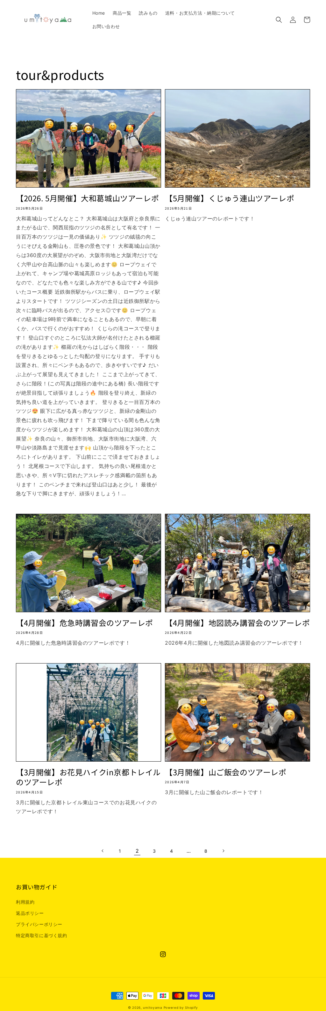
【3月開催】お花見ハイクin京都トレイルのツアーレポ (88, 777)
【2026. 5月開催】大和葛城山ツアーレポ (87, 198)
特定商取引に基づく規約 (41, 935)
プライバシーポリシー (39, 924)
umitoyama (152, 1007)
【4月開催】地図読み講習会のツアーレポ (237, 622)
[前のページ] (103, 851)
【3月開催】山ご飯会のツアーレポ (226, 772)
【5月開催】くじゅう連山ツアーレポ (229, 198)
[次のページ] (223, 851)
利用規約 (25, 902)
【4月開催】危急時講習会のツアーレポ (84, 622)
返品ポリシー (30, 913)
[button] (279, 20)
